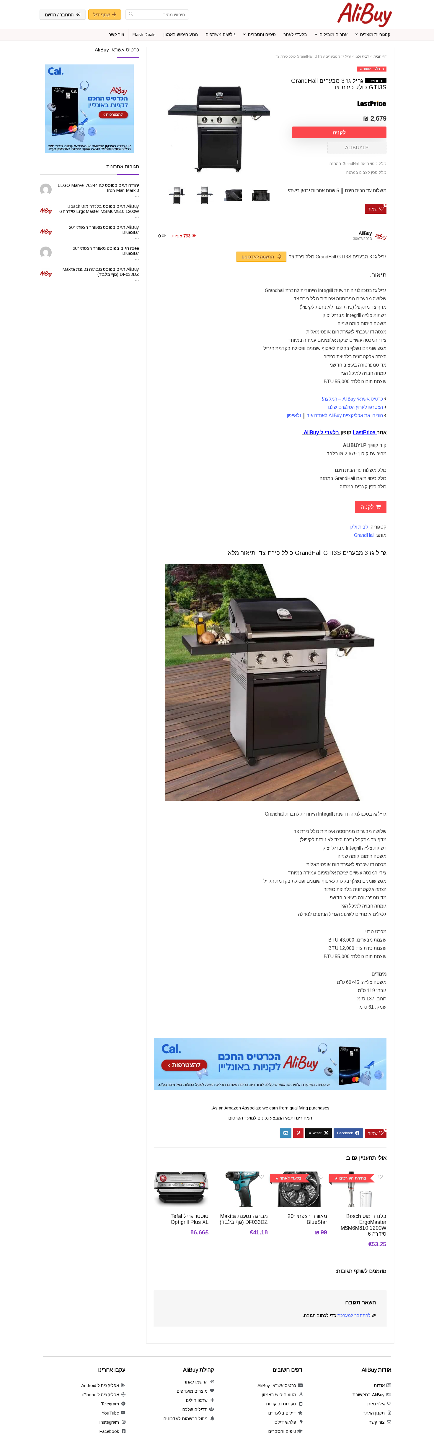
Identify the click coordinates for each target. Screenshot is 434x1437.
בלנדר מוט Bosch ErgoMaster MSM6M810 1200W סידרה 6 (363, 1225)
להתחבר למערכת (354, 1315)
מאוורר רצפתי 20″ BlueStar (307, 1219)
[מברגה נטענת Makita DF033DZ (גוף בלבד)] (240, 1175)
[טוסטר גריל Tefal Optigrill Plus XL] (181, 1175)
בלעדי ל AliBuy (322, 432)
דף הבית (379, 56)
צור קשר (116, 34)
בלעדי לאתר (295, 34)
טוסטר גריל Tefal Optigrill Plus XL (189, 1219)
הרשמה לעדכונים (258, 256)
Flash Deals (144, 34)
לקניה (339, 132)
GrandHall (365, 535)
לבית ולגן (362, 56)
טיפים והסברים (262, 34)
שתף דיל (101, 14)
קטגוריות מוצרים (375, 34)
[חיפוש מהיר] (130, 14)
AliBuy (365, 233)
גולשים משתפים (220, 34)
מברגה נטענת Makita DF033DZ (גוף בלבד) (244, 1219)
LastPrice (365, 432)
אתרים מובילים (333, 34)
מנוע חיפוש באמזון (180, 34)
